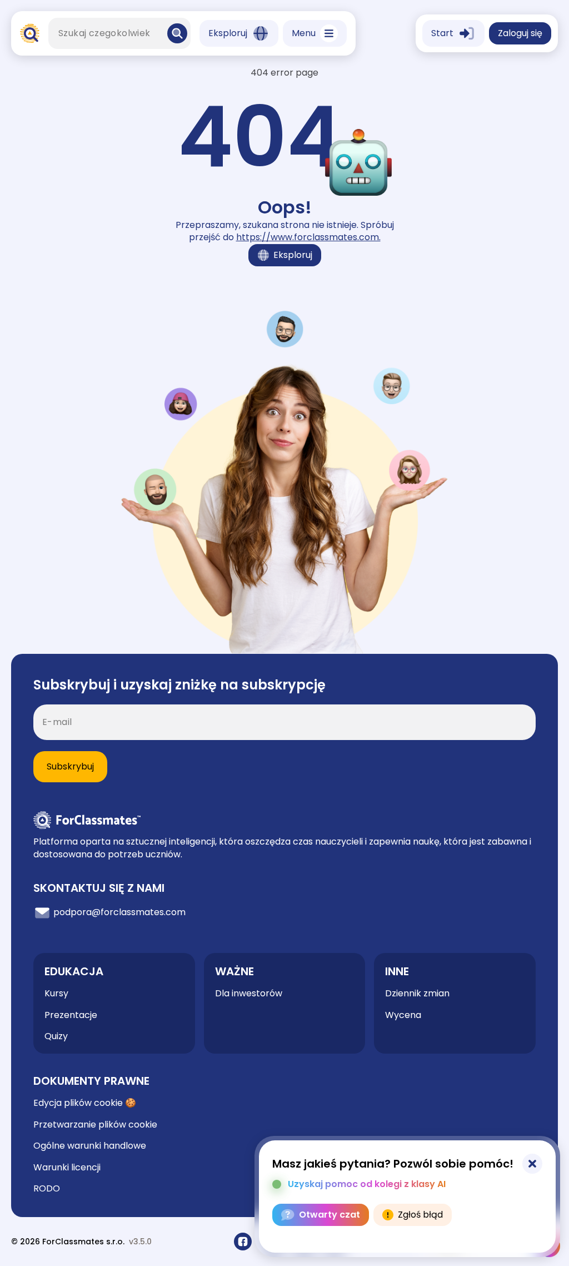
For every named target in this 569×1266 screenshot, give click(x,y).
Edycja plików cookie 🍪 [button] (84, 1103)
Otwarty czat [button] (329, 1214)
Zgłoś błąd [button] (420, 1214)
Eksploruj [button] (292, 255)
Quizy (56, 1036)
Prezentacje (70, 1015)
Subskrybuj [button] (70, 766)
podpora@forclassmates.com (118, 912)
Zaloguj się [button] (520, 33)
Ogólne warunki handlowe (89, 1145)
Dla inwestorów (248, 993)
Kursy (56, 993)
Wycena (403, 1015)
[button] (177, 33)
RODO (46, 1188)
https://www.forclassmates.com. (308, 237)
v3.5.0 (140, 1242)
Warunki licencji (67, 1167)
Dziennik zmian (417, 993)
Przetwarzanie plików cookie (95, 1124)
